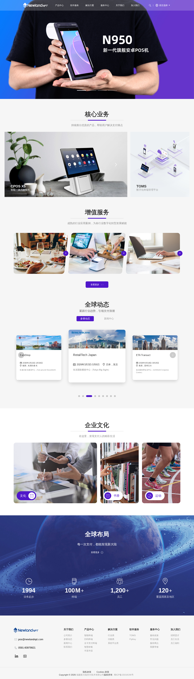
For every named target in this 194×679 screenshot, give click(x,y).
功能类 (111, 639)
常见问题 (154, 639)
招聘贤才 (175, 635)
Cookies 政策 (103, 672)
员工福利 (175, 643)
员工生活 (175, 639)
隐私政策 (87, 672)
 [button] (16, 164)
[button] (81, 90)
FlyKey (132, 639)
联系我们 (68, 647)
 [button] (116, 164)
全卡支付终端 (90, 643)
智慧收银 (88, 647)
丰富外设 (88, 651)
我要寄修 (154, 647)
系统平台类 (113, 643)
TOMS (132, 635)
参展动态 (85, 318)
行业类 (111, 635)
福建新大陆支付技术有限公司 (90, 675)
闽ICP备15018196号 (124, 675)
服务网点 (154, 643)
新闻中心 (109, 318)
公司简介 (68, 635)
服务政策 (154, 635)
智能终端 (88, 635)
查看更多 (95, 284)
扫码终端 (88, 639)
